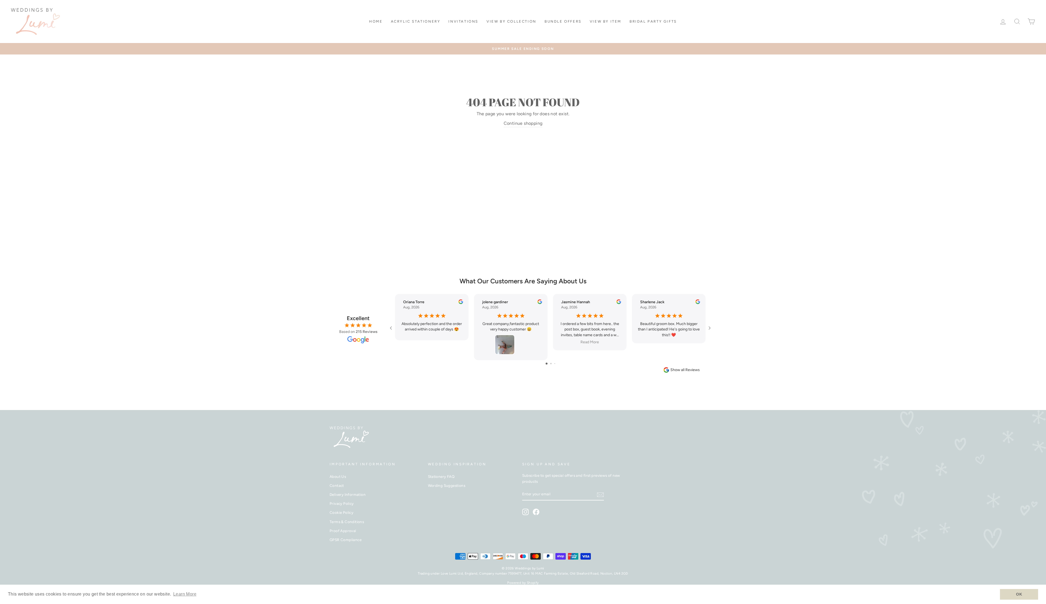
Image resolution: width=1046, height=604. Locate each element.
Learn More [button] (184, 594)
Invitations (463, 21)
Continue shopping (523, 123)
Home (375, 21)
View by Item (605, 21)
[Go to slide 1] (547, 364)
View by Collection (511, 21)
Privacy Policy (342, 503)
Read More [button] (589, 342)
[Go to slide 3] (554, 363)
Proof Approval (343, 531)
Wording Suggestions (447, 485)
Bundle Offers (563, 21)
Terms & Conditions (347, 522)
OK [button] (1019, 594)
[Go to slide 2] (551, 363)
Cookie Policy (341, 512)
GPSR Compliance (345, 540)
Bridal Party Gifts (653, 21)
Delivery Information (348, 494)
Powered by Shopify (523, 583)
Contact (337, 485)
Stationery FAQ (441, 476)
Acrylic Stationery (415, 21)
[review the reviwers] (460, 303)
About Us (338, 476)
